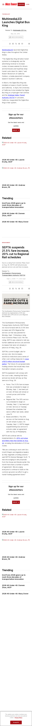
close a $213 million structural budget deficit (15, 361)
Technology (6, 14)
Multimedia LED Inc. (20, 30)
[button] (3, 4)
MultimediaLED (7, 50)
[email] (22, 44)
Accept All (16, 722)
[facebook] (10, 44)
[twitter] (16, 44)
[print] (29, 44)
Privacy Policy (18, 717)
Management (6, 242)
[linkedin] (13, 44)
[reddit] (19, 44)
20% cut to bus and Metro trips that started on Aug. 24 (15, 440)
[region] (16, 718)
